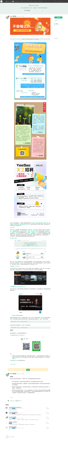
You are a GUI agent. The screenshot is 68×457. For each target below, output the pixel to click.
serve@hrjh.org (21, 335)
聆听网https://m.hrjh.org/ (15, 266)
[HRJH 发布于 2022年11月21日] (6, 422)
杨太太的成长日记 (24, 231)
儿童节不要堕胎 (35, 229)
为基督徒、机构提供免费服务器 (17, 315)
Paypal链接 (12, 335)
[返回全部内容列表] (1, 1)
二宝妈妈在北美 (26, 233)
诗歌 (48, 231)
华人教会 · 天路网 (14, 238)
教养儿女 (46, 232)
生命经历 (16, 232)
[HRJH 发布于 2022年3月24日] (6, 418)
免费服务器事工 (23, 224)
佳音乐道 (30, 229)
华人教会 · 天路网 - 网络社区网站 (37, 222)
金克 (37, 232)
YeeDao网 (28, 224)
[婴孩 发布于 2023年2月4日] (6, 413)
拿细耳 (29, 231)
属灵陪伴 (13, 232)
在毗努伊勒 (33, 232)
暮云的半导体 (33, 231)
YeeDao (43, 317)
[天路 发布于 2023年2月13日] (6, 408)
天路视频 (17, 224)
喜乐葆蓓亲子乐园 (20, 233)
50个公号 (14, 229)
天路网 (32, 317)
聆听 (14, 319)
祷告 (41, 319)
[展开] (43, 11)
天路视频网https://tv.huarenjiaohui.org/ (18, 286)
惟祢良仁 (29, 232)
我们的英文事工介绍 (14, 360)
